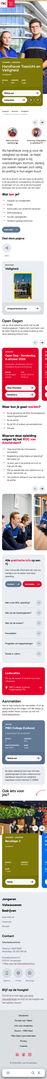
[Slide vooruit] (42, 122)
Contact (10, 584)
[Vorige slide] (35, 489)
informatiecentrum (11, 714)
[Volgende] (42, 343)
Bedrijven (9, 910)
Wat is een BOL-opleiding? (17, 602)
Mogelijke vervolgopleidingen (19, 643)
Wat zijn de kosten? (14, 623)
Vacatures (6, 921)
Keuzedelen (10, 633)
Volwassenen (12, 905)
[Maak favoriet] (38, 100)
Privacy (23, 1041)
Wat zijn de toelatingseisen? (18, 613)
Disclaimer (23, 1015)
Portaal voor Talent (23, 1020)
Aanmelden (29, 584)
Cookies (23, 1046)
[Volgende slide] (42, 489)
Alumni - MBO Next (23, 1031)
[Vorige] (35, 343)
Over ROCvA (8, 917)
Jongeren (9, 899)
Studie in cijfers (12, 653)
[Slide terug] (35, 122)
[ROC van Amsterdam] (7, 3)
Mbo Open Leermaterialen (23, 1036)
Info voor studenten (23, 1025)
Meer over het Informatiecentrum (19, 963)
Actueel (5, 926)
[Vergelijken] (31, 100)
